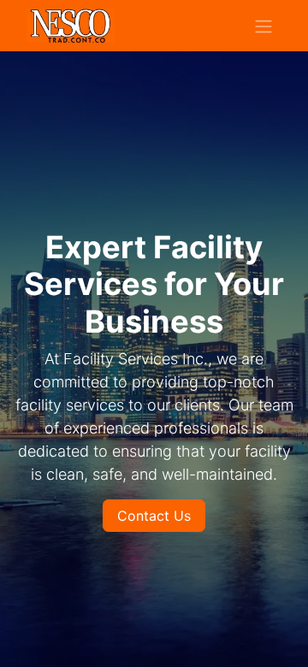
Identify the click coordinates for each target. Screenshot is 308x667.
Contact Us (154, 515)
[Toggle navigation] (263, 25)
